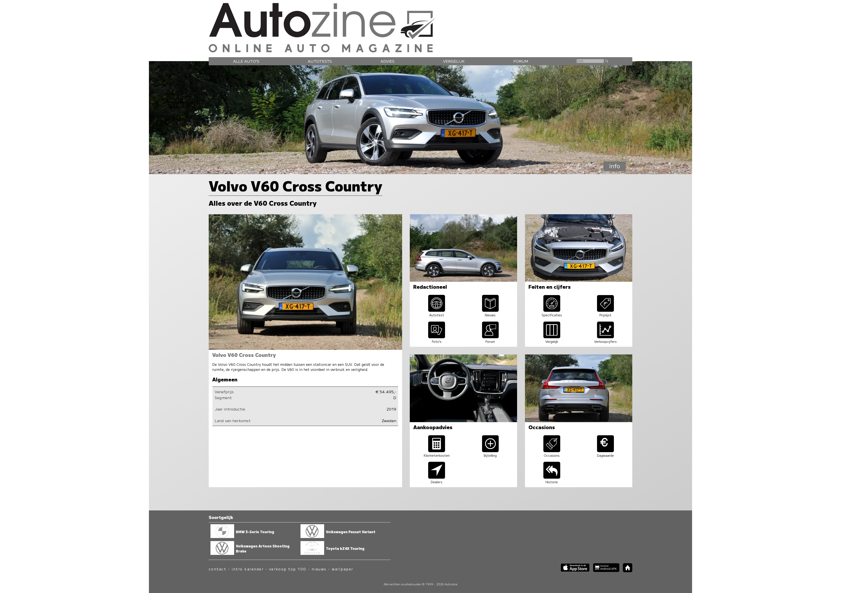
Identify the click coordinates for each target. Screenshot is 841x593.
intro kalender (248, 569)
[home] (626, 570)
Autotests (320, 61)
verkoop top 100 (287, 569)
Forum (520, 61)
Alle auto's (246, 61)
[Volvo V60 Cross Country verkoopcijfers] (605, 336)
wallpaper (342, 569)
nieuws (319, 569)
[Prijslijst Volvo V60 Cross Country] (605, 310)
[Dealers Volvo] (436, 477)
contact (217, 569)
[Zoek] (606, 60)
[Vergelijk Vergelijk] (551, 336)
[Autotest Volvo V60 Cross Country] (436, 310)
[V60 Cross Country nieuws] (490, 310)
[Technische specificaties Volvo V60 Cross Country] (551, 310)
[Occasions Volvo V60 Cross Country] (551, 450)
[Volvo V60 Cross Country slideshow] (436, 336)
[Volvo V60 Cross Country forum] (490, 336)
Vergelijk (454, 61)
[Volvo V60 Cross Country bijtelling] (490, 450)
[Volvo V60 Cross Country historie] (551, 477)
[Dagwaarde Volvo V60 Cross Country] (605, 450)
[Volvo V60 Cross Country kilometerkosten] (436, 450)
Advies (387, 61)
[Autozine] (420, 26)
